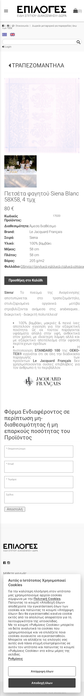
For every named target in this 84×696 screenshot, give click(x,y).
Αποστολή (15, 509)
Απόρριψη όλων (42, 671)
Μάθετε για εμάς (14, 573)
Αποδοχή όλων (42, 683)
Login (7, 46)
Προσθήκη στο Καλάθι (26, 280)
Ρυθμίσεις (15, 658)
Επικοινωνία (21, 25)
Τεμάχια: (12, 479)
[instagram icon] (9, 562)
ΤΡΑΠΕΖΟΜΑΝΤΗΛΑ (38, 65)
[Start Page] (42, 11)
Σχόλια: (10, 494)
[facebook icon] (5, 562)
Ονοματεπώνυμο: (17, 448)
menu (6, 11)
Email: (11, 464)
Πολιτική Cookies (47, 599)
